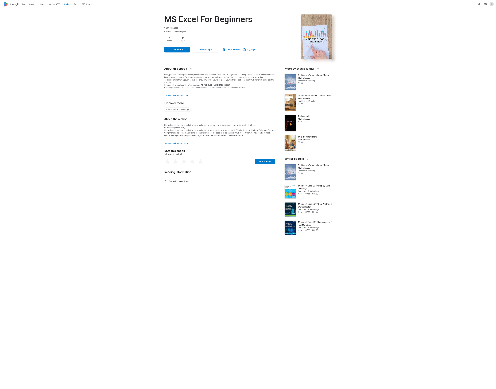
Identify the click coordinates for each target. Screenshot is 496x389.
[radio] (167, 161)
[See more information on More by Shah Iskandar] (318, 69)
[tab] (32, 4)
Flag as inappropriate (176, 181)
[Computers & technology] (177, 110)
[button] (206, 50)
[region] (216, 39)
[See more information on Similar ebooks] (307, 159)
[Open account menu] (492, 4)
